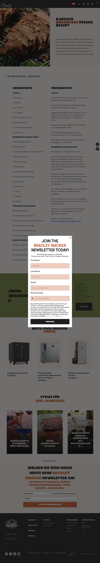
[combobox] (34, 298)
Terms (60, 316)
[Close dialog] (70, 238)
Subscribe (50, 322)
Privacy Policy (51, 316)
